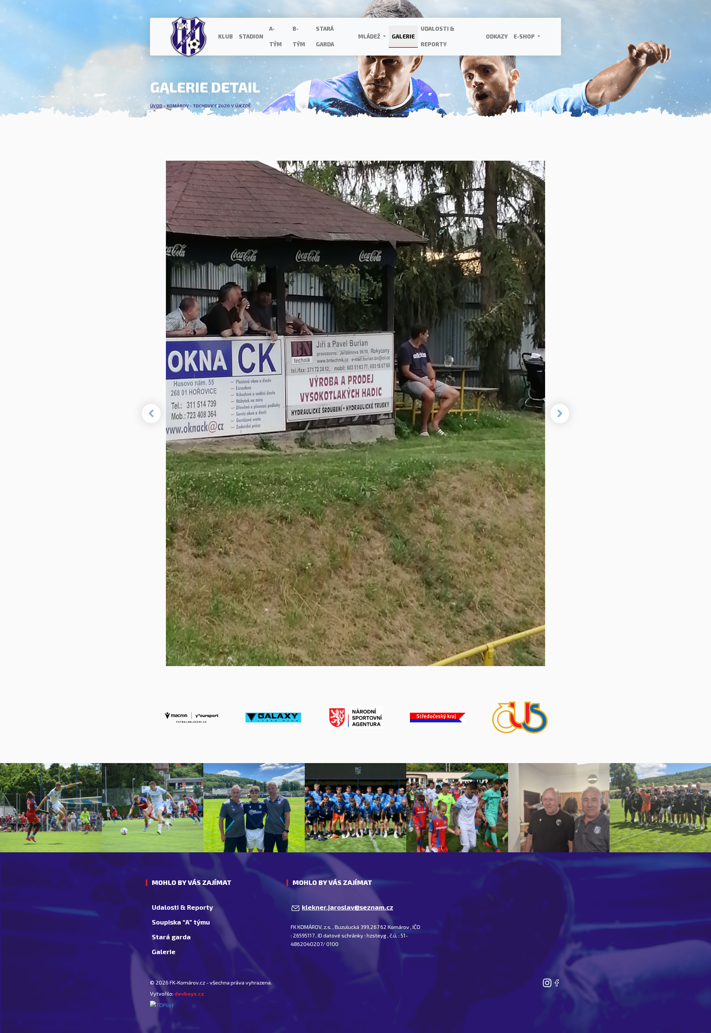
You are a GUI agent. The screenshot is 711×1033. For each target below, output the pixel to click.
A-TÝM (275, 36)
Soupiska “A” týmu (181, 922)
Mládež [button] (369, 36)
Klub (225, 36)
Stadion (251, 36)
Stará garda (325, 36)
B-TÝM (299, 36)
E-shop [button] (525, 36)
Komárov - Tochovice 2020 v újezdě (209, 105)
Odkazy (497, 36)
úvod (156, 105)
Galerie (403, 36)
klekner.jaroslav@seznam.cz (347, 907)
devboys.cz (189, 993)
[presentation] (151, 413)
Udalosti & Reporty (437, 36)
